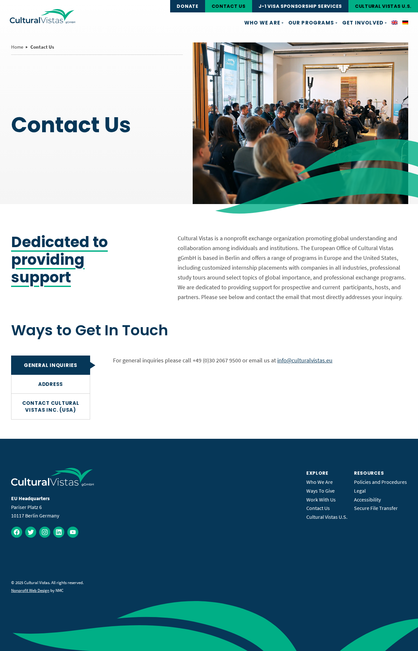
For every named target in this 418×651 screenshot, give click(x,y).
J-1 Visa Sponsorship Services (300, 6)
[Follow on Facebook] (16, 532)
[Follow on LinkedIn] (58, 532)
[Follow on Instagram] (44, 532)
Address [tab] (50, 384)
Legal (360, 490)
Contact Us (229, 6)
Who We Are (319, 482)
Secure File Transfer (376, 508)
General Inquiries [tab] (50, 365)
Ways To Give (320, 490)
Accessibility (367, 499)
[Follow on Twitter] (30, 532)
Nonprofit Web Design (30, 590)
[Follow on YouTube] (72, 532)
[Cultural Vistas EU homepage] (42, 16)
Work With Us (321, 499)
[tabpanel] (260, 360)
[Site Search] (162, 6)
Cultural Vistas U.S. (383, 6)
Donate (187, 6)
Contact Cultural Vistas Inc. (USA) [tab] (50, 406)
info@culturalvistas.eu (304, 360)
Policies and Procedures (380, 482)
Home (17, 47)
